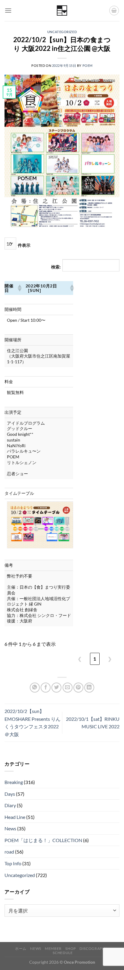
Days (10, 794)
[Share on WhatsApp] (35, 688)
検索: (56, 266)
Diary (10, 805)
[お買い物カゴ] (114, 10)
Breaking (14, 782)
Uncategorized (62, 32)
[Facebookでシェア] (46, 688)
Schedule (63, 952)
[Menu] (8, 10)
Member (53, 948)
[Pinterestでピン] (78, 688)
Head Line (15, 817)
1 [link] (94, 659)
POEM (87, 65)
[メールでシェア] (68, 688)
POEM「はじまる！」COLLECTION (43, 840)
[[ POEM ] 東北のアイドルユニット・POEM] (62, 11)
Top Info (13, 863)
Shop (70, 948)
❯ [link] (110, 659)
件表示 (24, 245)
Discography (93, 948)
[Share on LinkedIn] (89, 688)
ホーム (20, 948)
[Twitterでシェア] (56, 688)
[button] (19, 288)
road (9, 851)
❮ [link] (80, 659)
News (10, 828)
